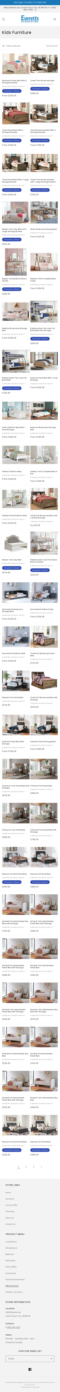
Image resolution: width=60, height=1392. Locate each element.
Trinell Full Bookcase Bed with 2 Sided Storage (43, 517)
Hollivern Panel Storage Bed (43, 742)
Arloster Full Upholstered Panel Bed (41, 1055)
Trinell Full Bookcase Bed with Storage (43, 698)
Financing (10, 1211)
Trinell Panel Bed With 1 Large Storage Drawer (15, 181)
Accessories (11, 1273)
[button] (3, 19)
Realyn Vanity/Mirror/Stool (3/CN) (14, 280)
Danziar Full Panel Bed (40, 874)
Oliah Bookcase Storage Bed (43, 229)
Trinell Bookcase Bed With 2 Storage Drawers (43, 131)
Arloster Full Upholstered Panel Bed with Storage (13, 966)
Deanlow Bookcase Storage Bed (43, 428)
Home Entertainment (15, 1279)
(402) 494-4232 (13, 1327)
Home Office (11, 1266)
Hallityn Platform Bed (11, 471)
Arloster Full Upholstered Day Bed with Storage (15, 922)
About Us (10, 1218)
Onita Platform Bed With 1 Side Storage (13, 428)
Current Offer (12, 1205)
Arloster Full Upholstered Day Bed (15, 1055)
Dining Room (11, 1248)
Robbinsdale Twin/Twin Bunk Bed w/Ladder (43, 561)
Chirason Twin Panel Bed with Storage (15, 787)
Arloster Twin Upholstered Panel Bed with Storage (42, 922)
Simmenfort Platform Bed (42, 609)
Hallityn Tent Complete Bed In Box (43, 472)
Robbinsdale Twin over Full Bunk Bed (14, 379)
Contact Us (10, 1224)
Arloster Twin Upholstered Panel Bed (42, 966)
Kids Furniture (12, 1285)
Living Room (11, 1241)
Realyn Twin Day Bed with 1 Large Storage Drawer (14, 230)
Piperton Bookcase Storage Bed (14, 329)
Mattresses (10, 1260)
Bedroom (10, 1254)
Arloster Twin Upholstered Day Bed (44, 1099)
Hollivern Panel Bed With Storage (13, 743)
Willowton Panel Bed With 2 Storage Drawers (14, 82)
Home (8, 1192)
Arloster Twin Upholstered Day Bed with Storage (44, 1010)
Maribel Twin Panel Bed (12, 697)
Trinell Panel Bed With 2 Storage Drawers (12, 131)
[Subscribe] (51, 1358)
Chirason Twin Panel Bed (13, 830)
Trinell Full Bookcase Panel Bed (42, 654)
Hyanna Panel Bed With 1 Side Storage (44, 379)
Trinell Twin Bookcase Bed (42, 81)
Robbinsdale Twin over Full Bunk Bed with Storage (42, 329)
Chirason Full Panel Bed (41, 786)
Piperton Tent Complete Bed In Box (43, 280)
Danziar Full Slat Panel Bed (14, 874)
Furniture (10, 1199)
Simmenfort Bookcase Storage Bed (12, 610)
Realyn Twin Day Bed (11, 560)
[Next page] (41, 1167)
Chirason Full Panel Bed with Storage (43, 831)
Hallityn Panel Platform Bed (14, 516)
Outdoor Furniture (14, 1292)
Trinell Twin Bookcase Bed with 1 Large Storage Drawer (43, 181)
